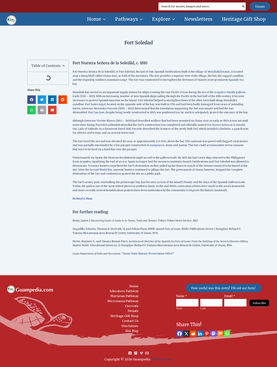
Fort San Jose (96, 112)
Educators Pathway (124, 291)
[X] (186, 334)
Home (133, 286)
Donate (133, 311)
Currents (131, 306)
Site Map (131, 331)
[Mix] (220, 334)
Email (229, 296)
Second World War (101, 169)
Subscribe (259, 303)
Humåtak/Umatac (218, 71)
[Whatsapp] (227, 334)
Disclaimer (130, 326)
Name (181, 296)
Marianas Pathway (124, 296)
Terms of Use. (162, 359)
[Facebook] (180, 334)
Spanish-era (236, 79)
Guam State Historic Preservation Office (147, 253)
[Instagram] (135, 353)
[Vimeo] (141, 353)
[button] (259, 6)
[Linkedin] (200, 334)
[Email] (147, 353)
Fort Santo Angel (95, 104)
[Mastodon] (213, 334)
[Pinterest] (207, 334)
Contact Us (130, 321)
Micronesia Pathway (122, 301)
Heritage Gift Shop (124, 316)
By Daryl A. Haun (82, 198)
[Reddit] (193, 334)
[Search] (244, 6)
